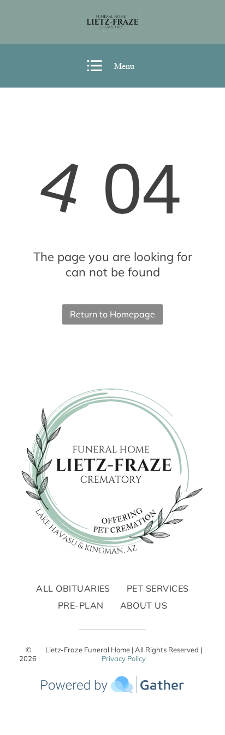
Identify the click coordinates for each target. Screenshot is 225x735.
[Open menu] (94, 65)
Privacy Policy (124, 658)
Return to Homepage (112, 314)
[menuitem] (73, 588)
